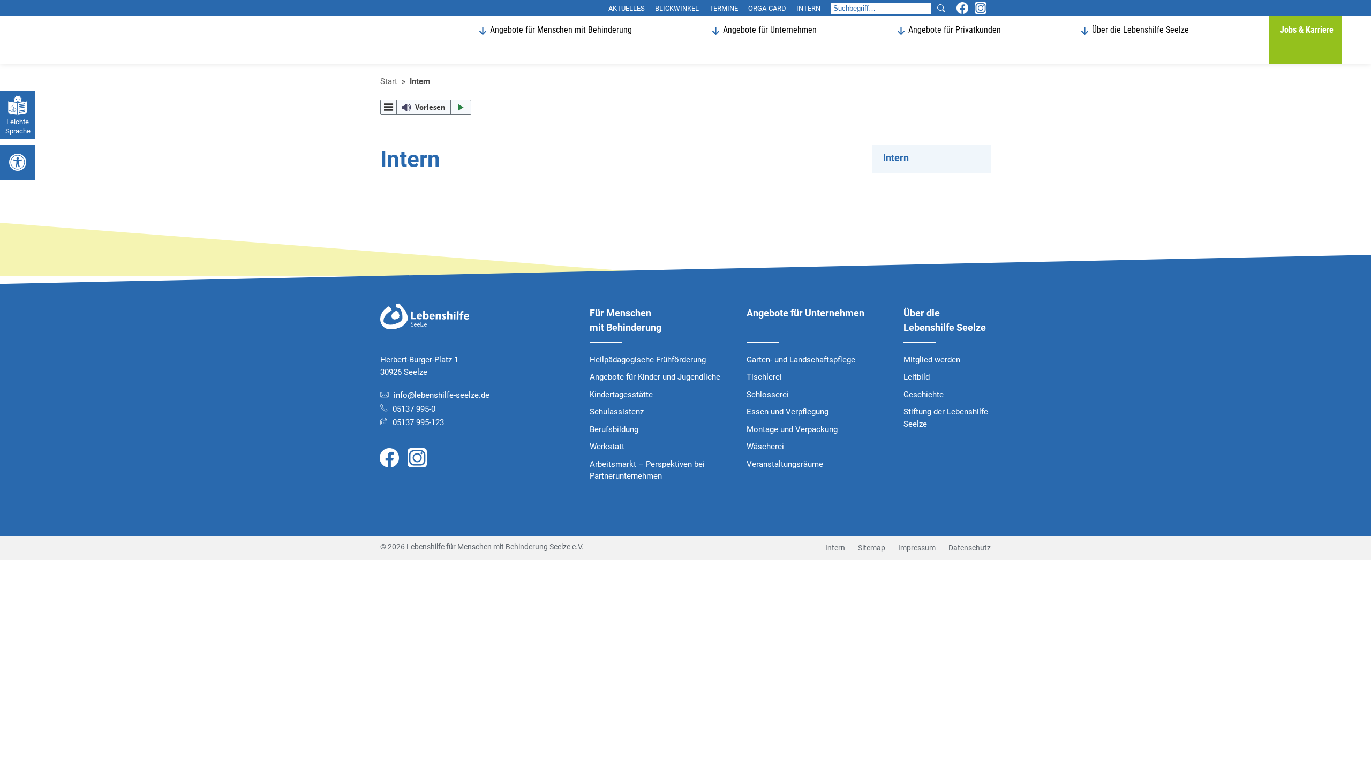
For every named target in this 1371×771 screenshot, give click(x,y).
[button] (941, 8)
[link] (389, 457)
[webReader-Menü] (389, 107)
